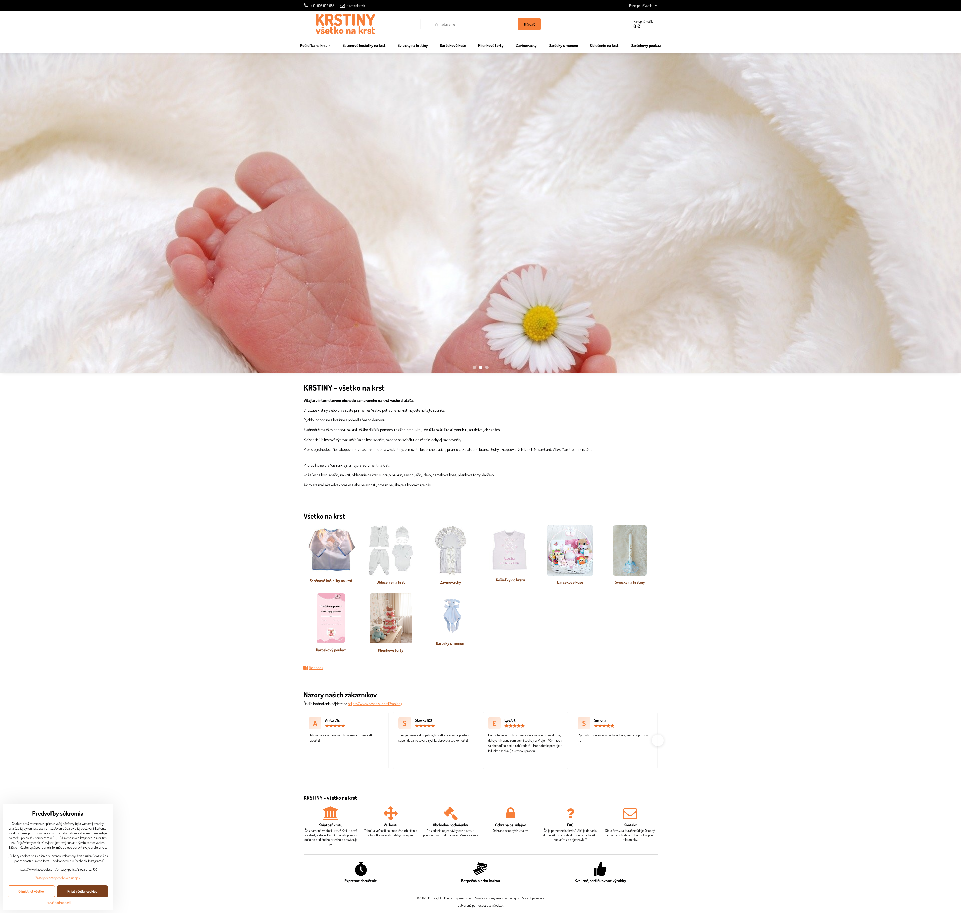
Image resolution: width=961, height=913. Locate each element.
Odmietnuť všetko (31, 891)
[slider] (335, 726)
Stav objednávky (533, 898)
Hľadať (529, 24)
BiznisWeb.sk (495, 905)
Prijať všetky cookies (82, 891)
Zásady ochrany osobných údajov (496, 898)
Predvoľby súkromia (457, 898)
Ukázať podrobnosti (58, 902)
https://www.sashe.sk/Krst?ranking (375, 703)
